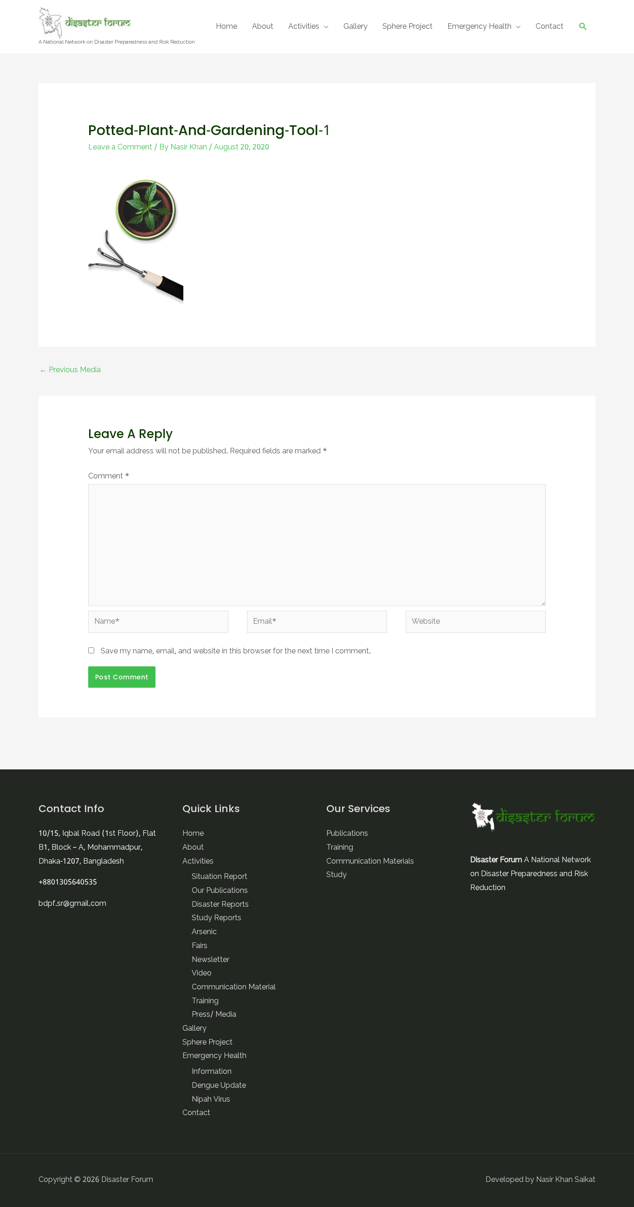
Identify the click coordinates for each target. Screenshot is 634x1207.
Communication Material (234, 987)
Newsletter (210, 960)
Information (212, 1072)
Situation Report (219, 877)
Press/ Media (214, 1015)
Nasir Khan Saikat (565, 1180)
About (262, 27)
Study (336, 875)
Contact (549, 27)
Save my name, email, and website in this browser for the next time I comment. (236, 651)
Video (202, 973)
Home (226, 27)
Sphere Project (407, 27)
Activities (303, 27)
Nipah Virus (211, 1100)
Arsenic (204, 932)
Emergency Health (479, 27)
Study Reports (216, 918)
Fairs (199, 946)
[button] (583, 27)
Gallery (355, 27)
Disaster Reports (220, 905)
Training (205, 1001)
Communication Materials (370, 862)
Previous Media (70, 370)
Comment (108, 476)
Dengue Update (219, 1086)
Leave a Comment (120, 147)
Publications (347, 834)
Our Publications (220, 891)
